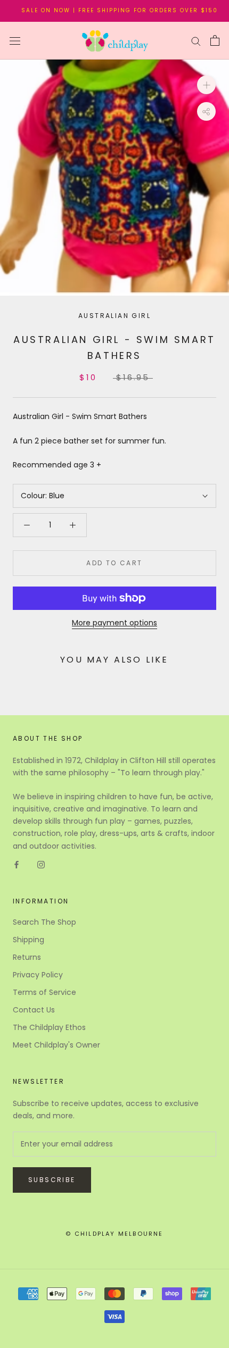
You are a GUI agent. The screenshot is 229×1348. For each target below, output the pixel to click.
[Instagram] (41, 864)
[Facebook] (16, 864)
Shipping (28, 939)
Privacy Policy (38, 974)
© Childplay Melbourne (114, 1233)
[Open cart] (214, 40)
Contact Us (34, 1009)
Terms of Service (44, 992)
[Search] (196, 40)
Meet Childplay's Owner (56, 1045)
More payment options (114, 622)
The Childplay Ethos (49, 1027)
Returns (27, 957)
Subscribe (52, 1179)
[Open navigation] (15, 41)
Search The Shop (44, 922)
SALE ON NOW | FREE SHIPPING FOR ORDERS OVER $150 (113, 10)
